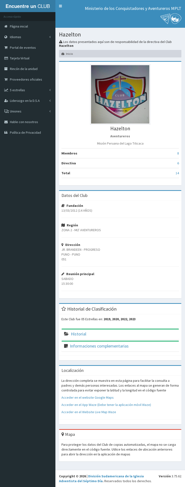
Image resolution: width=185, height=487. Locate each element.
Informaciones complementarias (99, 346)
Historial (78, 334)
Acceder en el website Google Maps (87, 397)
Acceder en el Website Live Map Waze (88, 412)
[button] (60, 6)
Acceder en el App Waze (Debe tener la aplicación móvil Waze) (106, 405)
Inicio (69, 54)
